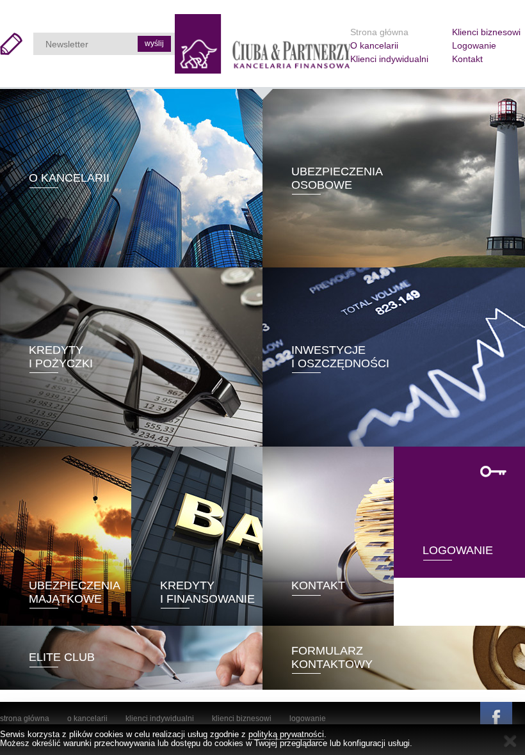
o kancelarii (87, 718)
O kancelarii (374, 45)
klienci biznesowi (241, 718)
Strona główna (379, 32)
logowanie (307, 718)
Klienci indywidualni (389, 59)
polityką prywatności (286, 734)
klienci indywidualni (159, 718)
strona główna (24, 718)
